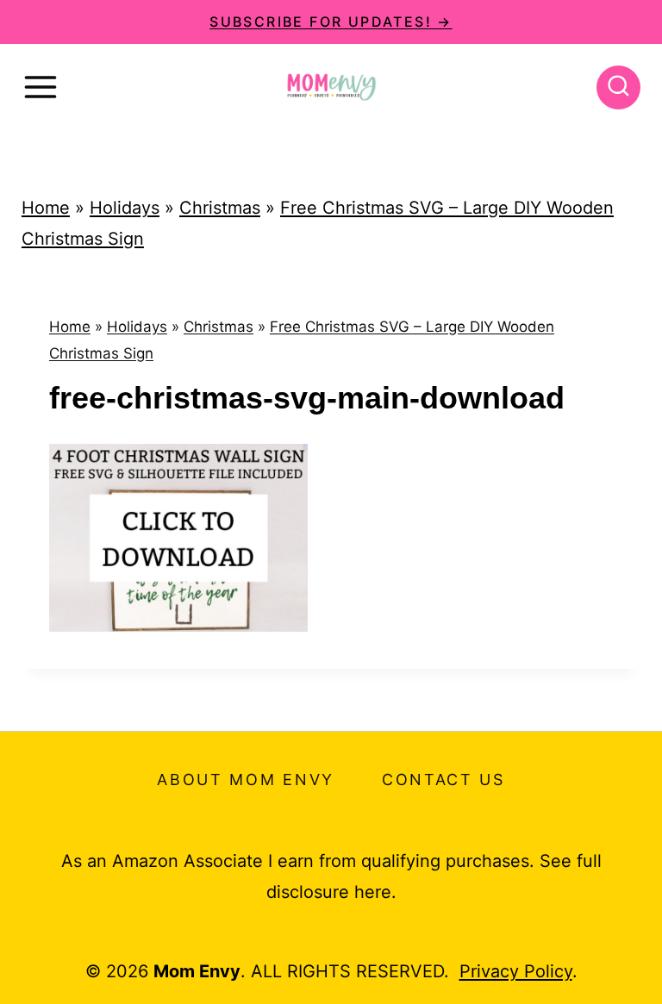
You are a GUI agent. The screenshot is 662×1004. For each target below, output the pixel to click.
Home (46, 207)
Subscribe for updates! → (331, 21)
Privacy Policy (515, 971)
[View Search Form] (618, 87)
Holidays (124, 207)
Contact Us (443, 779)
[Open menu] (40, 87)
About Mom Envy (245, 779)
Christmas (219, 207)
